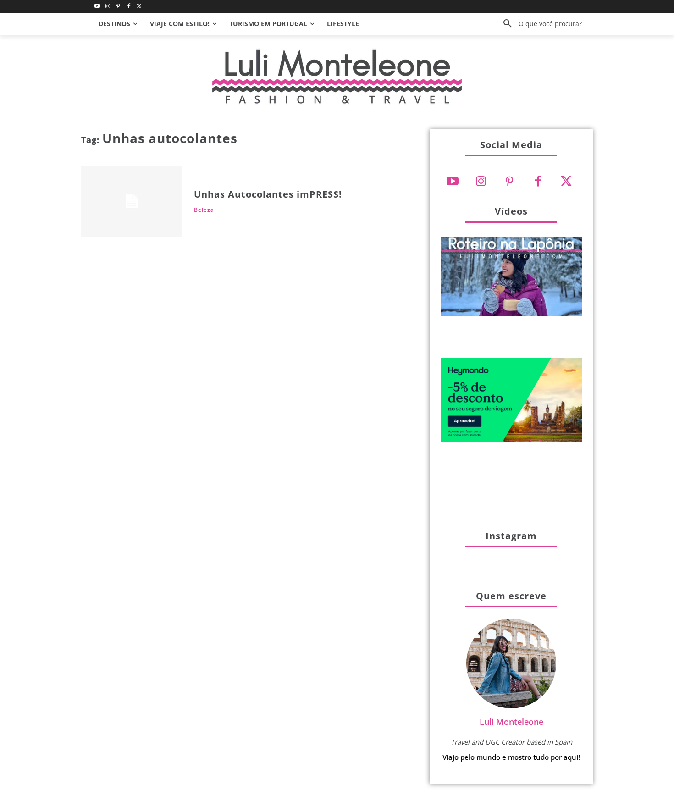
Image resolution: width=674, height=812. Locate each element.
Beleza (204, 210)
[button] (539, 24)
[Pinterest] (118, 6)
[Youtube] (97, 6)
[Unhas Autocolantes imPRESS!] (131, 201)
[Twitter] (139, 6)
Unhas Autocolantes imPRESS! (268, 194)
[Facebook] (128, 6)
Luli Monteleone (511, 721)
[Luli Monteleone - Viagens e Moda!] (337, 76)
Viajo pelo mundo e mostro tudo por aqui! (511, 757)
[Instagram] (108, 6)
